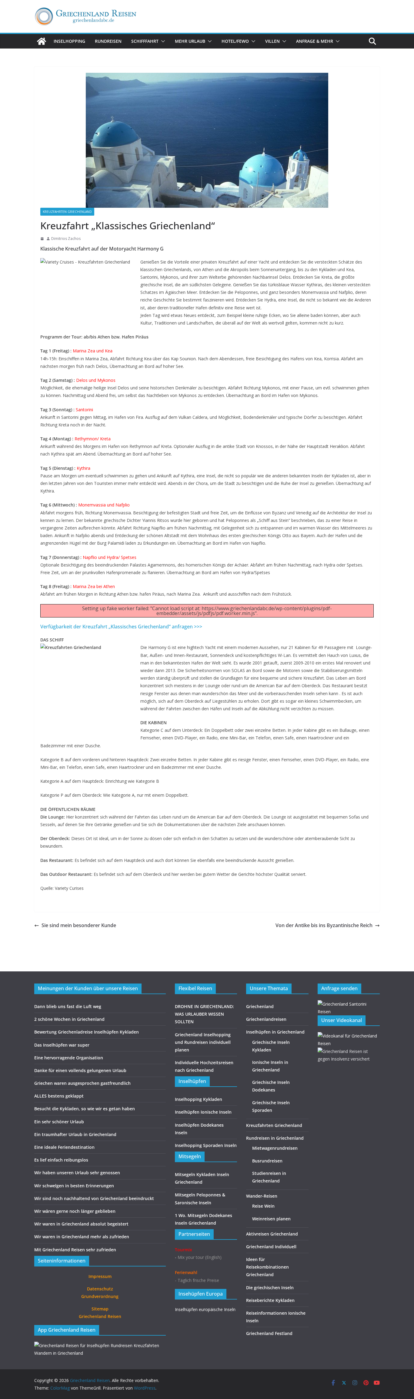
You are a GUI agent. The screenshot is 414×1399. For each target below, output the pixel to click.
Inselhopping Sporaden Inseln (206, 1145)
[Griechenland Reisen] (41, 41)
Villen (272, 41)
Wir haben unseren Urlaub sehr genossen (77, 1172)
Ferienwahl (186, 1272)
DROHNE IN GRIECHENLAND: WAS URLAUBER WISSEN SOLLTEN (204, 1014)
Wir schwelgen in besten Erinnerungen (74, 1186)
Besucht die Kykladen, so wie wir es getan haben (84, 1108)
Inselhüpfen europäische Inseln (205, 1309)
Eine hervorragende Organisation (68, 1058)
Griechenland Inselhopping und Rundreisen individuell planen (203, 1042)
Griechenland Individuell (271, 1246)
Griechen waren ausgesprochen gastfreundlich (82, 1083)
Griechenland (260, 1006)
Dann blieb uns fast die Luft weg (67, 1006)
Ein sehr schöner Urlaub (59, 1122)
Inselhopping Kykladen (198, 1099)
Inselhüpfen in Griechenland (275, 1032)
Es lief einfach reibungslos (61, 1160)
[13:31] (42, 238)
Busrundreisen (267, 1161)
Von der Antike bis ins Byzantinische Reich (323, 925)
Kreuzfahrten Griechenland (67, 212)
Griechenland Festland (269, 1333)
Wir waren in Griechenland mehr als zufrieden (81, 1236)
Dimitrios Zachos (66, 238)
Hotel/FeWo (235, 41)
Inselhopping (69, 41)
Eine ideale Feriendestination (64, 1147)
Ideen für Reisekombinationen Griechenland (267, 1266)
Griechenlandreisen (266, 1019)
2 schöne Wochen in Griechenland (69, 1019)
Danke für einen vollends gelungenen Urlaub (80, 1070)
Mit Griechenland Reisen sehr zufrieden (75, 1250)
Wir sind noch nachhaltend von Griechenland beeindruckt (94, 1198)
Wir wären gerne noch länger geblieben (74, 1211)
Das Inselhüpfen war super (61, 1045)
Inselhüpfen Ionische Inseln (203, 1112)
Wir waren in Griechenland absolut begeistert (81, 1224)
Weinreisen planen (271, 1219)
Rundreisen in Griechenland (275, 1138)
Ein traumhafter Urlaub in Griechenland (75, 1134)
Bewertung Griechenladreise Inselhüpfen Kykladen (86, 1032)
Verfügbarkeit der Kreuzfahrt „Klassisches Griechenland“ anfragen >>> (121, 626)
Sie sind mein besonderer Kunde (79, 925)
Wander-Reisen (261, 1196)
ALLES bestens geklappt (59, 1096)
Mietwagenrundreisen (275, 1148)
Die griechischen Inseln (270, 1287)
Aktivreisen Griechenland (272, 1234)
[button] (162, 41)
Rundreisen (108, 41)
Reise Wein (263, 1206)
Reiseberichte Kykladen (270, 1300)
